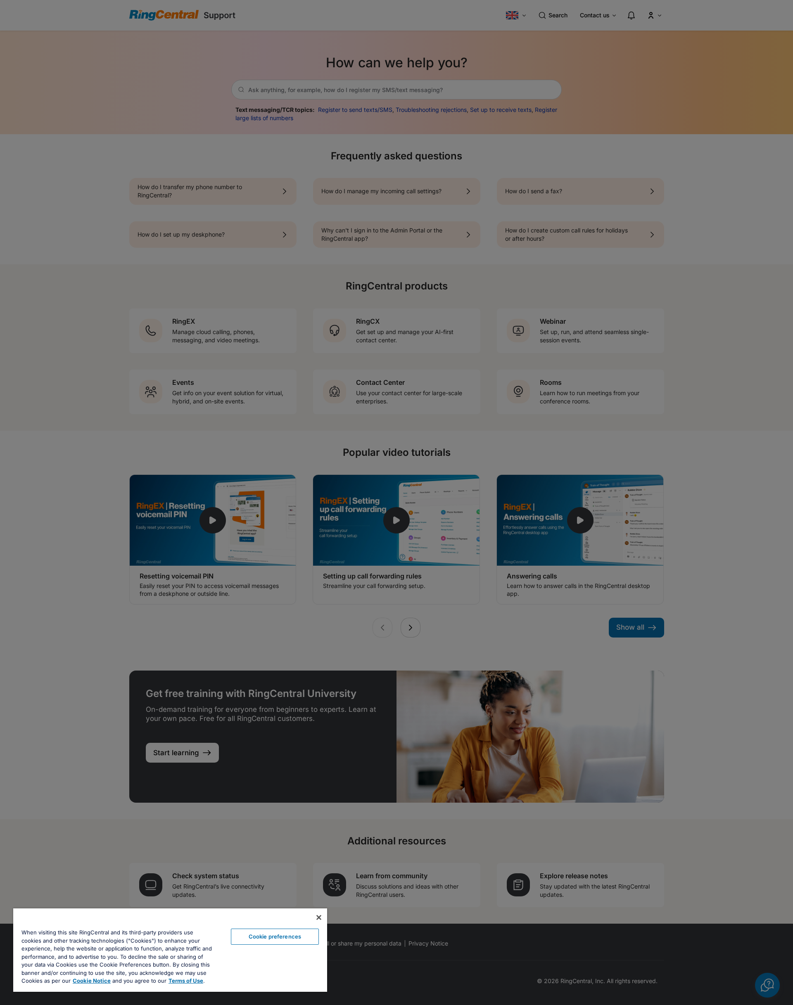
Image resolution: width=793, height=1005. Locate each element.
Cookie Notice (92, 980)
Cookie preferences (275, 936)
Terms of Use (186, 980)
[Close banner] (318, 917)
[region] (170, 950)
